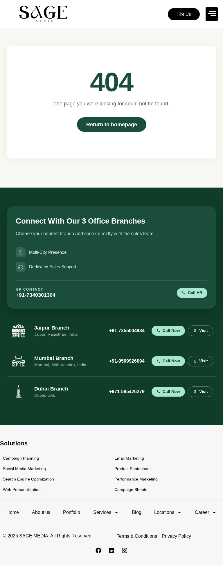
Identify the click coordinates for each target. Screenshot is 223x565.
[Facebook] (98, 550)
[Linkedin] (111, 550)
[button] (212, 14)
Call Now (171, 330)
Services (102, 512)
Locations (164, 512)
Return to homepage (111, 124)
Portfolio (71, 512)
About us (41, 512)
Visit (203, 330)
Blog (136, 512)
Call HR (195, 293)
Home (12, 512)
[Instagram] (124, 550)
